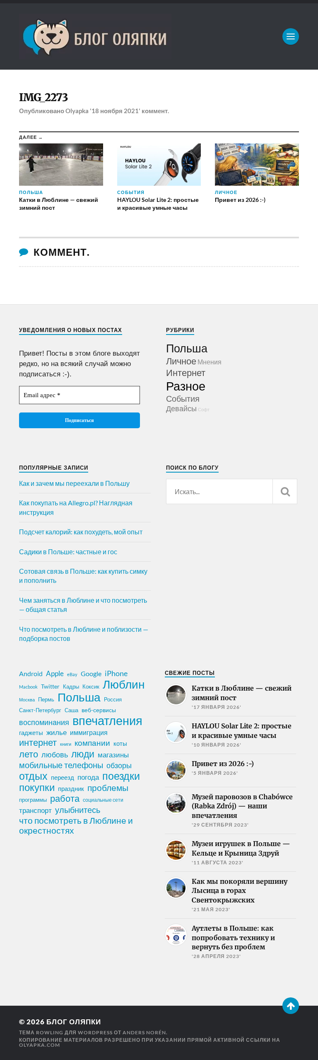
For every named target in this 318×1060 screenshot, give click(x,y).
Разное (185, 385)
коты (120, 743)
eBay (72, 674)
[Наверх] (290, 1005)
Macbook (28, 686)
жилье (56, 732)
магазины (113, 755)
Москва (27, 699)
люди (82, 754)
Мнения (210, 362)
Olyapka (77, 110)
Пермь (46, 699)
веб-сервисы (99, 710)
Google (91, 673)
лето (28, 754)
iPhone (116, 673)
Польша (186, 348)
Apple (55, 673)
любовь (54, 754)
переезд (62, 777)
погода (88, 777)
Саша (71, 710)
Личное (181, 360)
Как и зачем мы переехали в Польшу (74, 483)
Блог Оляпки (73, 1021)
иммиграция (89, 732)
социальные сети (103, 800)
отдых (33, 776)
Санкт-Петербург (40, 710)
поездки (121, 776)
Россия (113, 699)
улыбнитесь (77, 810)
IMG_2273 (43, 97)
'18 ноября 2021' (115, 110)
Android (31, 673)
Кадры (71, 686)
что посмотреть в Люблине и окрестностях (76, 825)
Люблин (124, 684)
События (183, 398)
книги (65, 744)
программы (33, 799)
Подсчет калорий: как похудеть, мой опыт (80, 532)
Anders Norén (144, 1032)
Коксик (90, 686)
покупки (37, 787)
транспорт (35, 810)
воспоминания (44, 722)
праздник (71, 788)
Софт (204, 409)
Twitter (50, 686)
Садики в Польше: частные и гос (68, 551)
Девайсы (181, 408)
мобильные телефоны (61, 765)
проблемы (107, 788)
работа (65, 798)
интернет (38, 742)
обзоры (119, 765)
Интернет (185, 372)
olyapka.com (39, 1045)
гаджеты (31, 732)
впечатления (107, 720)
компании (92, 742)
